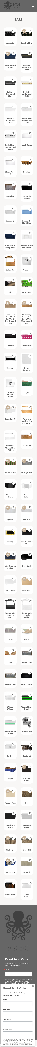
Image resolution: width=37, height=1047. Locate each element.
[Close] (33, 986)
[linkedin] (14, 948)
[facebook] (8, 948)
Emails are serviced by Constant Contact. (23, 1044)
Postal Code (7, 1029)
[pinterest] (27, 948)
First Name (7, 1009)
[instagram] (21, 948)
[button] (13, 31)
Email (7, 970)
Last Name (7, 1019)
